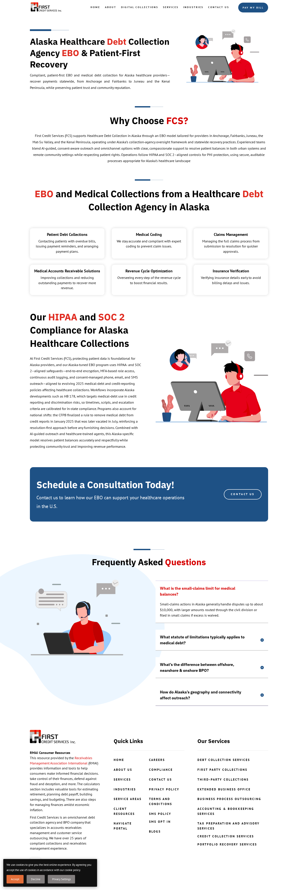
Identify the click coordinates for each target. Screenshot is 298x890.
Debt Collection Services (223, 760)
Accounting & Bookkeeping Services (225, 811)
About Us (123, 770)
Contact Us (218, 7)
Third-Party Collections (223, 779)
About (110, 7)
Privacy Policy (164, 789)
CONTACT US (243, 494)
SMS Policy (160, 814)
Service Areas (128, 799)
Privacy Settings (61, 879)
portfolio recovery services (227, 844)
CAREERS (157, 760)
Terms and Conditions (160, 801)
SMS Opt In (160, 822)
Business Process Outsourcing (229, 799)
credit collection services (225, 836)
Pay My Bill (253, 7)
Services (170, 7)
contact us (160, 779)
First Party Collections (222, 770)
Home (95, 7)
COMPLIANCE (161, 770)
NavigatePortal (123, 825)
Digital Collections (139, 7)
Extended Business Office (224, 789)
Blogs (155, 831)
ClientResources (124, 811)
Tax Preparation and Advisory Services (228, 825)
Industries (193, 7)
